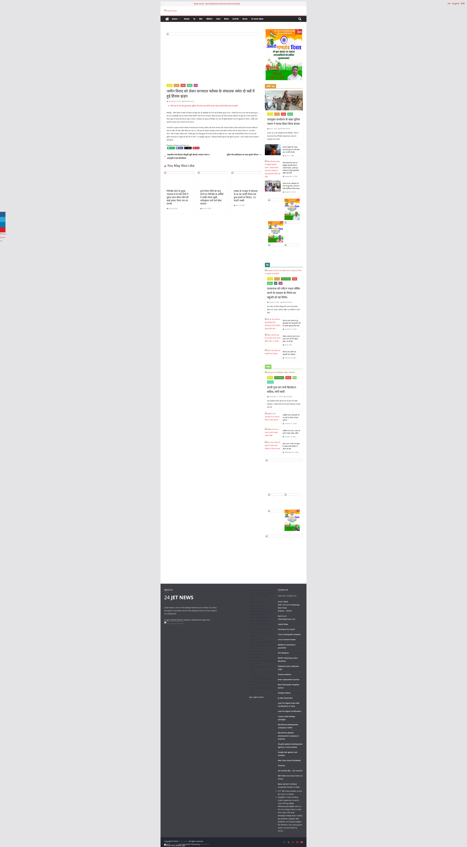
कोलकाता (186, 19)
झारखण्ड (174, 19)
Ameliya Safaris (284, 693)
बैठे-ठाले (245, 19)
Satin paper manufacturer (259, 630)
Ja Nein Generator (285, 698)
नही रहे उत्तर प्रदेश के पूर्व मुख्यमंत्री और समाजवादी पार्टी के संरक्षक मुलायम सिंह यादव (292, 323)
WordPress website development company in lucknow (288, 736)
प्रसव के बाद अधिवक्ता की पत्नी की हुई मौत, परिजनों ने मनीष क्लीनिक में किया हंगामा (291, 186)
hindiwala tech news (257, 651)
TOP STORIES (286, 279)
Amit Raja (289, 397)
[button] (178, 19)
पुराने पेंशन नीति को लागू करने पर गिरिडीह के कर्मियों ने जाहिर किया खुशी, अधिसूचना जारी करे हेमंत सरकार (211, 197)
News (176, 85)
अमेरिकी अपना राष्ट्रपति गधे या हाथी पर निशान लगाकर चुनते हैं (291, 417)
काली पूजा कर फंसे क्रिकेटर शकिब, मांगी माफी (281, 389)
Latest (170, 85)
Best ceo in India (255, 654)
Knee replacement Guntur (288, 679)
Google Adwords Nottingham (260, 611)
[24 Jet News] (167, 19)
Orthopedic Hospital (291, 634)
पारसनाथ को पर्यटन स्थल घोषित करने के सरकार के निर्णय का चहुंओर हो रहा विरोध (283, 292)
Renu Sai (281, 784)
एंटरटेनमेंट (236, 19)
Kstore (291, 794)
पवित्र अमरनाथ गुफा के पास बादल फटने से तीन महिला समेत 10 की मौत (291, 338)
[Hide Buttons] (3, 234)
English (455, 3)
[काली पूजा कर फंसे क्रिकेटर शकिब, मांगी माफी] (284, 372)
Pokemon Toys (255, 639)
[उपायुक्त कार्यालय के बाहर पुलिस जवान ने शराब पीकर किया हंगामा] (284, 100)
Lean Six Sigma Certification (289, 711)
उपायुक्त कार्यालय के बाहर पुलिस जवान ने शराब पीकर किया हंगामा (283, 121)
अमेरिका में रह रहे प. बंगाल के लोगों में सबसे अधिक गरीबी (291, 431)
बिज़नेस (226, 19)
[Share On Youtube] (2, 229)
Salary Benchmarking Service (260, 642)
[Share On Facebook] (2, 214)
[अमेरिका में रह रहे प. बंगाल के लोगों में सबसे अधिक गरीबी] (273, 434)
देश (194, 19)
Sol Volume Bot (284, 770)
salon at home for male (258, 596)
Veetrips (281, 765)
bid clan (252, 599)
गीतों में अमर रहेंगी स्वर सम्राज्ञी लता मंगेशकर (289, 353)
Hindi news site (255, 676)
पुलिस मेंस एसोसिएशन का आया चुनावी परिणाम (242, 154)
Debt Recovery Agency (258, 602)
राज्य (196, 85)
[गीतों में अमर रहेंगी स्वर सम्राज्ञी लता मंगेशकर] (273, 355)
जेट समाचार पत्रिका (257, 19)
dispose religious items (258, 621)
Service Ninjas (254, 605)
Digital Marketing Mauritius (259, 617)
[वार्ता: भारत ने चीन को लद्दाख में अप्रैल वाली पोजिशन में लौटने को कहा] (273, 448)
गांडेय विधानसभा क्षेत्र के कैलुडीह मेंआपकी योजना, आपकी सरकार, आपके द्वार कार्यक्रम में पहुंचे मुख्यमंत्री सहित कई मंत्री (291, 168)
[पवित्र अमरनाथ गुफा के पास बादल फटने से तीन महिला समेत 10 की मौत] (273, 340)
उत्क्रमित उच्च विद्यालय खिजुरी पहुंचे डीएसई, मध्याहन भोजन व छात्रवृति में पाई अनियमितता (188, 156)
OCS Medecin (283, 653)
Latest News (283, 624)
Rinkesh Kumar (189, 101)
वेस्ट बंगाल (270, 382)
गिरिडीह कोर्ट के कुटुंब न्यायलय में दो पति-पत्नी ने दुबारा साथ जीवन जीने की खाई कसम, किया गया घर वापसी (178, 197)
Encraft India (254, 657)
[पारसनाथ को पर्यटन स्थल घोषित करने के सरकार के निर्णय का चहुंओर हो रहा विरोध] (284, 272)
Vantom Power (289, 639)
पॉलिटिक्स (209, 19)
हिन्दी (463, 3)
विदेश (200, 19)
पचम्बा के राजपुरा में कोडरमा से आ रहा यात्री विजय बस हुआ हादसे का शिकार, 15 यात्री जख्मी (246, 195)
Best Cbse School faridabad (289, 760)
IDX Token (282, 776)
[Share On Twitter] (2, 219)
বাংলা (449, 3)
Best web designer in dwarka (260, 590)
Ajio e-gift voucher (256, 697)
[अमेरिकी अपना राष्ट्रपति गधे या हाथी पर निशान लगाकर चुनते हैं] (273, 419)
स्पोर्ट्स (218, 19)
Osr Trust (253, 673)
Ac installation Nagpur (257, 614)
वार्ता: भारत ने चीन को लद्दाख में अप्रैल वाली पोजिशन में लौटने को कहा (291, 446)
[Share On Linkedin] (2, 224)
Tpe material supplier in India (260, 679)
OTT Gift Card (283, 791)
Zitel (251, 694)
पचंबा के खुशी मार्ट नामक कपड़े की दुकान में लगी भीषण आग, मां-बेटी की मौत (291, 149)
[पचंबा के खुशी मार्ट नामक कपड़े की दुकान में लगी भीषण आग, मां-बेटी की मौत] (273, 151)
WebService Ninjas (256, 608)
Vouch (292, 629)
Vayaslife (281, 797)
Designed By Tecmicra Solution (261, 593)
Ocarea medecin (284, 674)
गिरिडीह (183, 85)
